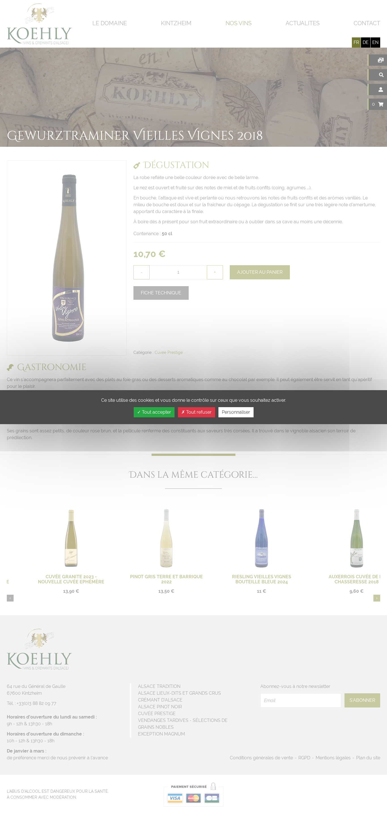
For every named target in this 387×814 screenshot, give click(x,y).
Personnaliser (236, 412)
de (366, 42)
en (375, 42)
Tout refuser (198, 412)
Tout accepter (156, 412)
